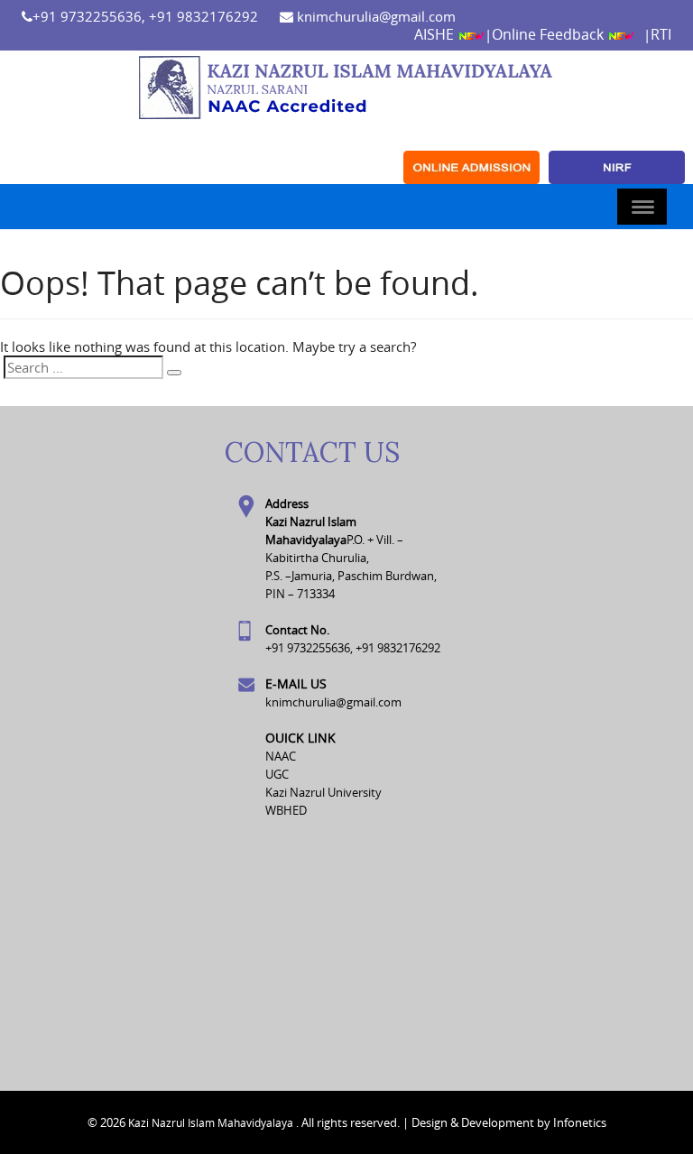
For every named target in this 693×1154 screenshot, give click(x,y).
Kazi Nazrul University (323, 792)
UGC (277, 774)
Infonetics (579, 1122)
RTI (661, 34)
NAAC (280, 756)
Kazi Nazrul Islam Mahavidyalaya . (213, 1122)
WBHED (286, 810)
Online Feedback (549, 34)
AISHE (435, 34)
